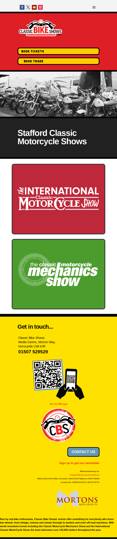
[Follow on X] (28, 7)
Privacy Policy (76, 475)
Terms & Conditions (91, 475)
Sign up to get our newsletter (79, 463)
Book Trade (34, 61)
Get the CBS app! (58, 404)
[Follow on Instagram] (40, 7)
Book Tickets (32, 51)
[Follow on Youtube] (34, 7)
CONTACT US (83, 452)
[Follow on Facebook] (22, 7)
